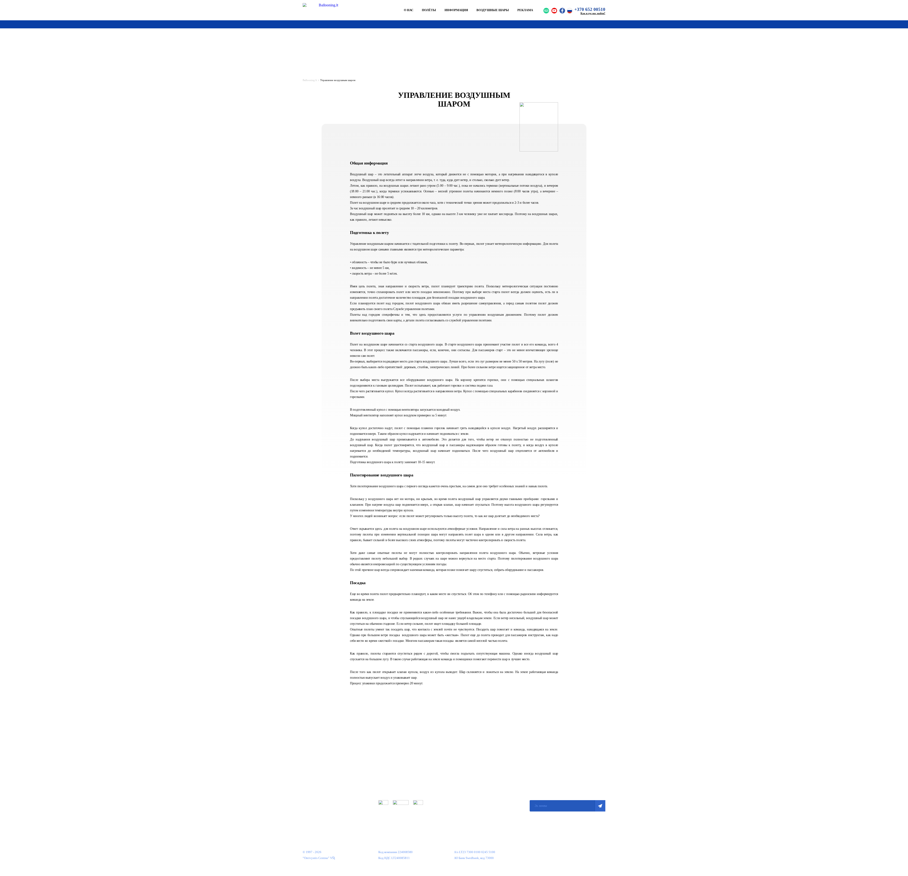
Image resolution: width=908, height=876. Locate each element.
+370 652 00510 (589, 9)
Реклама (525, 10)
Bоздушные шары (492, 10)
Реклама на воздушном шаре (321, 794)
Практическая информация (320, 780)
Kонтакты (309, 809)
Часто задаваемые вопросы (321, 801)
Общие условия (388, 766)
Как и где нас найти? (593, 13)
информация (456, 10)
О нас (408, 10)
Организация (311, 766)
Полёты (429, 10)
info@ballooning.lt (466, 805)
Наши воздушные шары (318, 787)
